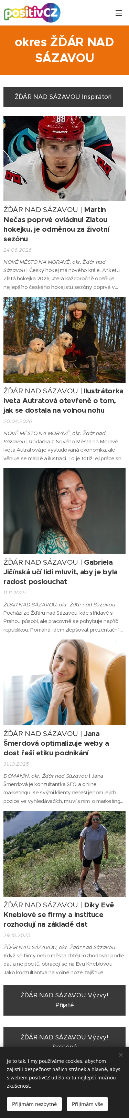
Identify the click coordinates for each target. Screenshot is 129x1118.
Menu (119, 13)
